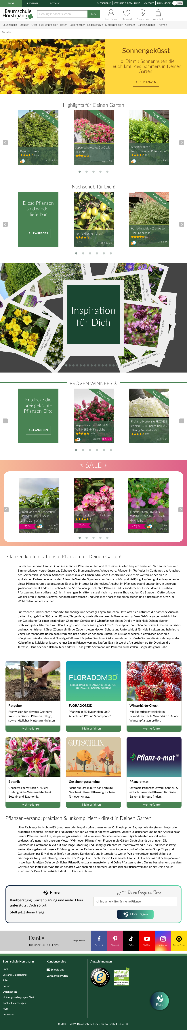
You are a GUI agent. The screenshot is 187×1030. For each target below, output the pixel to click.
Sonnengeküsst (146, 51)
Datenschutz (10, 992)
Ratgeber (33, 3)
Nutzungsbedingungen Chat (18, 997)
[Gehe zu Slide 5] (107, 171)
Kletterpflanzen (114, 25)
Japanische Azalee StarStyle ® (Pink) (92, 149)
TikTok (131, 945)
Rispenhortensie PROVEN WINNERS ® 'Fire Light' (91, 427)
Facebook (99, 945)
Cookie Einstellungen (14, 1003)
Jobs (5, 980)
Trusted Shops (179, 945)
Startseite (6, 32)
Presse (6, 986)
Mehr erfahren (31, 728)
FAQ (5, 969)
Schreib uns (57, 970)
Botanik (55, 3)
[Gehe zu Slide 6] (110, 253)
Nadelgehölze (95, 25)
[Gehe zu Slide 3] (93, 171)
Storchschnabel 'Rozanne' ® (112, 272)
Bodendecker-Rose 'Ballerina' (93, 515)
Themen (162, 25)
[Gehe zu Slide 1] (79, 171)
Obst (34, 25)
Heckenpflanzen (48, 25)
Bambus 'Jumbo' (30, 151)
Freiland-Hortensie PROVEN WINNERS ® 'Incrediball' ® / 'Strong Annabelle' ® (149, 426)
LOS (93, 14)
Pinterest (115, 945)
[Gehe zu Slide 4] (100, 171)
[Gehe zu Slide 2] (86, 171)
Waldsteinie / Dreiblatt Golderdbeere (45, 340)
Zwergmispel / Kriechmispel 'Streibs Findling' (141, 360)
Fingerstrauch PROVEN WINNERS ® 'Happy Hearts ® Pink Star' (147, 516)
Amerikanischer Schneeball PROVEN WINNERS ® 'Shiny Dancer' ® (37, 516)
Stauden (24, 25)
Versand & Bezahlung (127, 3)
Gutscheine (104, 3)
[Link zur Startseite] (18, 14)
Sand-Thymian (162, 328)
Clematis (130, 25)
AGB (5, 1009)
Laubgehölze (10, 25)
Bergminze (84, 269)
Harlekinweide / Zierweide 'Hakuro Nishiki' (148, 230)
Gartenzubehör (146, 25)
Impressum (9, 1014)
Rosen (63, 25)
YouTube (147, 945)
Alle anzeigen (38, 233)
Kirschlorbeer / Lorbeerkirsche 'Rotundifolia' (149, 149)
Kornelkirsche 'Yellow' (89, 233)
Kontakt (149, 3)
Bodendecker (77, 25)
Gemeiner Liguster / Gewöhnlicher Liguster (144, 293)
